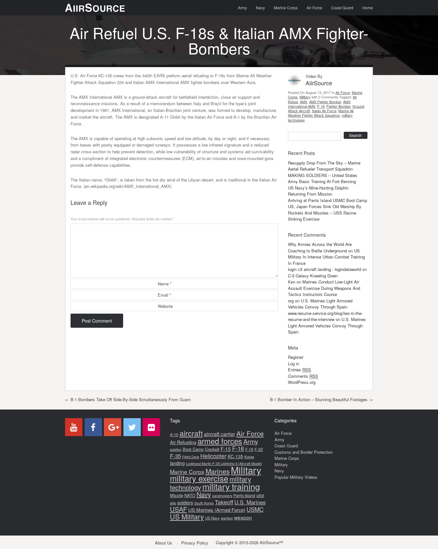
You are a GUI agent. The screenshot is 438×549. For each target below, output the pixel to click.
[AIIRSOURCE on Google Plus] (112, 427)
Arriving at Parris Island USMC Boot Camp (327, 200)
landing (177, 463)
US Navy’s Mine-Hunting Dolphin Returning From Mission (318, 191)
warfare (227, 517)
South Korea (204, 503)
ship (173, 502)
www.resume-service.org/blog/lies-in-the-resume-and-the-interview (325, 316)
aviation (175, 449)
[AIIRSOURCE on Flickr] (151, 427)
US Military (187, 516)
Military (304, 96)
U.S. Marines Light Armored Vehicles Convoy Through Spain (320, 304)
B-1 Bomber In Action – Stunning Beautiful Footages (321, 399)
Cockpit (212, 449)
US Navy (212, 517)
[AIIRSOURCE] (95, 8)
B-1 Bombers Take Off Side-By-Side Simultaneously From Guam (128, 399)
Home (367, 7)
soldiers (185, 502)
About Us (163, 543)
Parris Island (244, 495)
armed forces (220, 440)
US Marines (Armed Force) (216, 509)
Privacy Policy (194, 543)
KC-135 (235, 456)
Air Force (314, 7)
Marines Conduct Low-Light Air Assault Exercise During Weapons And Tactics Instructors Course (324, 288)
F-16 (238, 448)
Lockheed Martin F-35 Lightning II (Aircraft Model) (224, 463)
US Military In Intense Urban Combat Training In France (326, 257)
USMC (255, 509)
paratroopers (222, 495)
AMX (303, 101)
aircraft (191, 432)
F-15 (226, 448)
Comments (303, 376)
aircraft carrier (219, 434)
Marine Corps (286, 7)
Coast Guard (342, 7)
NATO (189, 495)
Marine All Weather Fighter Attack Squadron (320, 113)
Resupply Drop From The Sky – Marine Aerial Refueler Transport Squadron (324, 166)
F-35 (175, 456)
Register (295, 357)
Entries (299, 370)
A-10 (174, 434)
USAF (178, 509)
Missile (176, 495)
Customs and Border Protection (303, 452)
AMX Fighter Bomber (325, 101)
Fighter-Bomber (338, 106)
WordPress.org (302, 382)
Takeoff (224, 502)
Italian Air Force (324, 110)
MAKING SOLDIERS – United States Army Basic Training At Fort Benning (322, 178)
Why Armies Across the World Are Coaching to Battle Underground (320, 247)
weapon (243, 517)
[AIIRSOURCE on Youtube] (73, 427)
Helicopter (213, 456)
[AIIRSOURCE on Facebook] (93, 427)
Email (164, 295)
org (291, 301)
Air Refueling (183, 442)
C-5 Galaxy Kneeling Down (313, 276)
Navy (260, 7)
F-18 (320, 106)
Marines (218, 471)
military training (231, 486)
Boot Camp (193, 449)
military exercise (199, 478)
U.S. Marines (249, 502)
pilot (260, 495)
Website (165, 306)
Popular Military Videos (295, 477)
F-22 (259, 449)
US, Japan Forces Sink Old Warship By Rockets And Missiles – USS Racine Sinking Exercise (324, 212)
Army (242, 7)
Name (165, 284)
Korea (249, 456)
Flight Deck (190, 456)
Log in (293, 363)
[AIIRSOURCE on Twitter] (132, 427)
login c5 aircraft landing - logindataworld (324, 269)
